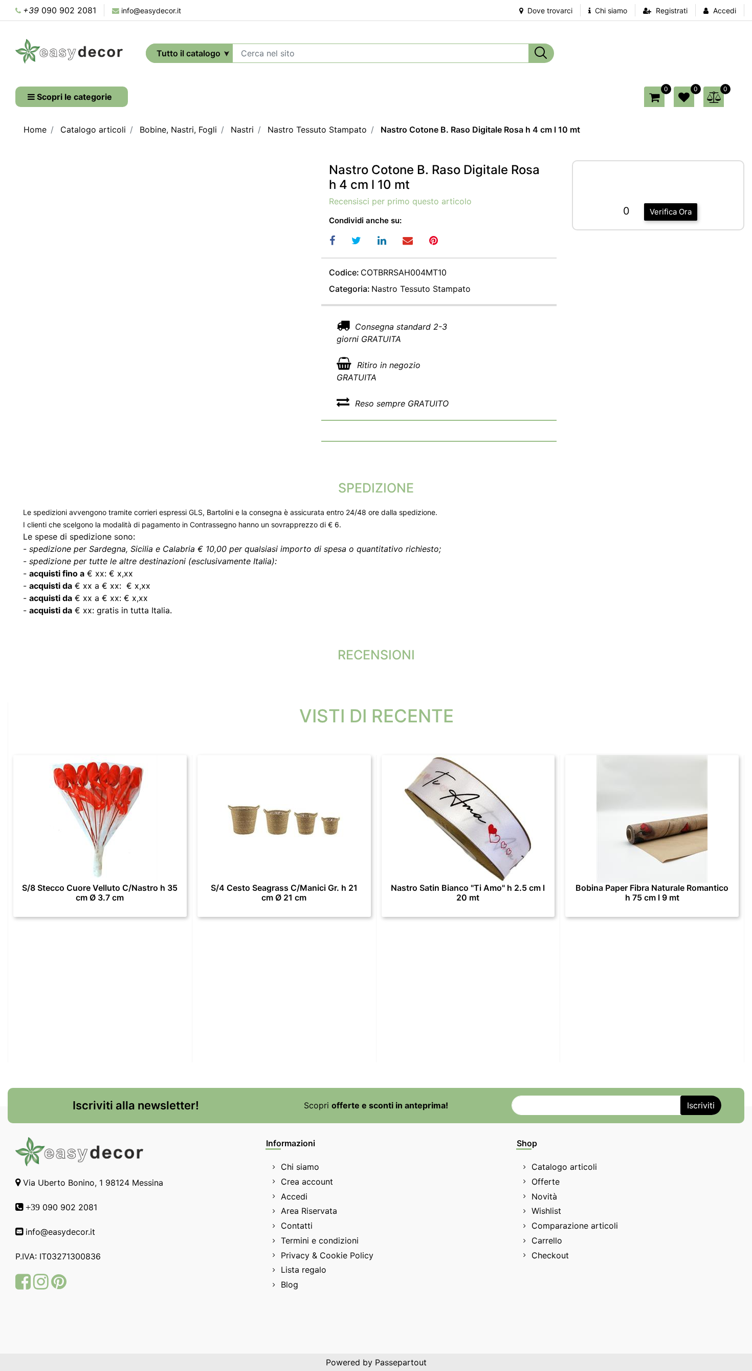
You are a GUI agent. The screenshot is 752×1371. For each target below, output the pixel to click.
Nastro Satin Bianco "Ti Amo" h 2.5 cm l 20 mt (468, 893)
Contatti (297, 1225)
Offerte (546, 1181)
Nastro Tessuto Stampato (317, 129)
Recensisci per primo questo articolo (400, 201)
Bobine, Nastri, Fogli (178, 129)
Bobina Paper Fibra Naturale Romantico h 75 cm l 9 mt (652, 893)
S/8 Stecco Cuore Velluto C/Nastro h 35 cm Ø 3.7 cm (100, 893)
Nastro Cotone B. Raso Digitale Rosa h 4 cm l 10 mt (480, 129)
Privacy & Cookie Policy (327, 1255)
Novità (544, 1196)
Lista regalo (303, 1270)
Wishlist (546, 1211)
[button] (541, 53)
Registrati (672, 10)
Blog (289, 1284)
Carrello (547, 1240)
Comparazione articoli (575, 1225)
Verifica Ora (671, 212)
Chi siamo (610, 10)
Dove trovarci (548, 10)
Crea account (307, 1181)
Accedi (724, 10)
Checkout (550, 1255)
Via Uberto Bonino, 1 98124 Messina (93, 1182)
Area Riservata (309, 1211)
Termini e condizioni (320, 1240)
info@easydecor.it (151, 10)
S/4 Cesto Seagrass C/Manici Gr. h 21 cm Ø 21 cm (284, 893)
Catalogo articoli (93, 129)
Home (35, 129)
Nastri (242, 129)
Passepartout (401, 1362)
